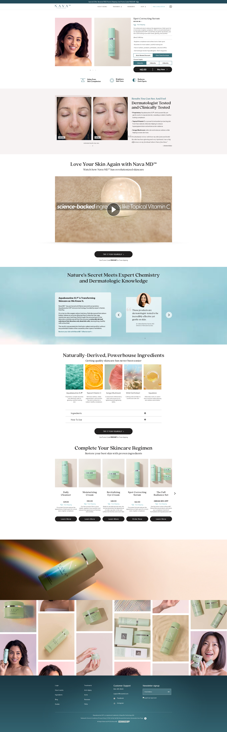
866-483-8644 (118, 689)
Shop (142, 6)
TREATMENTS (116, 6)
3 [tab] (95, 70)
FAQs (86, 704)
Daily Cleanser (66, 493)
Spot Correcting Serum (137, 493)
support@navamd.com (121, 694)
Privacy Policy (102, 718)
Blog (56, 699)
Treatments (88, 685)
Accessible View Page (137, 718)
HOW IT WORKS (102, 6)
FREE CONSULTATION (159, 6)
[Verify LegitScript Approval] (150, 698)
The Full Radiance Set (161, 493)
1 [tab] (90, 70)
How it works (59, 690)
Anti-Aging (87, 690)
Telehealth (83, 718)
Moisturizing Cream (90, 493)
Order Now (137, 519)
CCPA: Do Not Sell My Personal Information (118, 718)
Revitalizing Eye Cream (113, 493)
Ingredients (131, 6)
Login (57, 685)
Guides (57, 704)
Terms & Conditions (92, 718)
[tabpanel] (73, 42)
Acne (86, 695)
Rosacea (87, 699)
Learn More (66, 519)
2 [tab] (93, 70)
